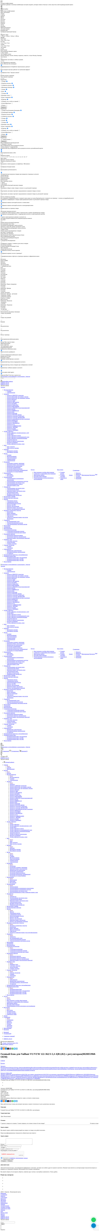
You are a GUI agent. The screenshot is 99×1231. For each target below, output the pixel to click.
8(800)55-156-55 (5, 382)
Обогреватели (13, 979)
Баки (11, 841)
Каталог (9, 773)
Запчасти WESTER (83, 1076)
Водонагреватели (14, 777)
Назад (8, 766)
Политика (3, 1201)
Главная (9, 767)
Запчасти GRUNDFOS (84, 1074)
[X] (8, 1049)
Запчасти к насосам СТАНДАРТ (13, 1077)
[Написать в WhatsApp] (93, 1220)
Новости (3, 1196)
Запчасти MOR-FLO (10, 1076)
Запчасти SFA (74, 1076)
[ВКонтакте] (1, 1049)
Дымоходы (13, 936)
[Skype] (14, 1049)
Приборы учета (14, 964)
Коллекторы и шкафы (67, 1067)
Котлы (11, 855)
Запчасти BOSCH (65, 1074)
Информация (4, 1203)
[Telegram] (17, 1049)
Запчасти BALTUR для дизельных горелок (49, 1074)
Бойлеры (12, 848)
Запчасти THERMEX (34, 1078)
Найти (2, 1224)
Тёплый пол (13, 896)
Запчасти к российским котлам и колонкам (51, 1077)
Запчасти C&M (74, 1074)
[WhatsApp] (12, 1049)
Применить (3, 107)
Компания (3, 1193)
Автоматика (27, 1069)
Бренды (3, 1214)
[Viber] (10, 1049)
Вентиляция (20, 1069)
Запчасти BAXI (55, 1076)
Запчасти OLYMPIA (67, 1077)
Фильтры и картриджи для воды (18, 925)
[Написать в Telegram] (93, 1225)
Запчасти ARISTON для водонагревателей (39, 1076)
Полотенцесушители (15, 956)
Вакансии (3, 1199)
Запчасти (12, 784)
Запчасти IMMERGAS (65, 1076)
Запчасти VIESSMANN (79, 1077)
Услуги (9, 999)
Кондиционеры (34, 1069)
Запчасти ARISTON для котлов (9, 1074)
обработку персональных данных (19, 1158)
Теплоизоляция (14, 886)
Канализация (13, 880)
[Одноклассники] (4, 1049)
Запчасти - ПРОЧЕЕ (15, 1078)
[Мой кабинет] (1, 744)
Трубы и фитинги (14, 824)
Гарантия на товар (5, 1208)
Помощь (3, 1204)
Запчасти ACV (89, 1077)
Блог (2, 1211)
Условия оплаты (5, 1205)
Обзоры (3, 1215)
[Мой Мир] (6, 1049)
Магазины (3, 1200)
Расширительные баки (16, 989)
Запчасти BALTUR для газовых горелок (27, 1074)
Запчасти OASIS (24, 1078)
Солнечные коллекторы (16, 949)
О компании (10, 1020)
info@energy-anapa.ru (7, 1044)
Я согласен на (15, 1158)
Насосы (12, 911)
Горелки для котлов (15, 972)
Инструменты (31, 1070)
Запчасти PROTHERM (22, 1076)
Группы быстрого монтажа (80, 1067)
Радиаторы (13, 866)
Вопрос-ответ (4, 1212)
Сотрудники (4, 1197)
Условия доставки (5, 1207)
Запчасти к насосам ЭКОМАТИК (31, 1077)
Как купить (10, 1010)
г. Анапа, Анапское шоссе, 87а (10, 1043)
